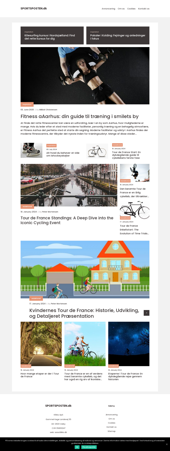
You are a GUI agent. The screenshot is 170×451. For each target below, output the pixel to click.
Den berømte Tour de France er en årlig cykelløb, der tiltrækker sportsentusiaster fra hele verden (133, 192)
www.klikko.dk (61, 432)
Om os (121, 8)
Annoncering (108, 8)
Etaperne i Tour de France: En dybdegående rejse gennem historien (125, 376)
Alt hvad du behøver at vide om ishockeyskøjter (62, 154)
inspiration (29, 32)
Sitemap (112, 431)
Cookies (131, 8)
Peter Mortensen (50, 212)
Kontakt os (143, 8)
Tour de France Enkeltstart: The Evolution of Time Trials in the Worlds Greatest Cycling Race (133, 229)
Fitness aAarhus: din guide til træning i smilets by (80, 116)
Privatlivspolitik (89, 447)
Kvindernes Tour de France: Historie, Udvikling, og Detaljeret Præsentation (84, 313)
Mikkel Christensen (48, 110)
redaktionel (117, 145)
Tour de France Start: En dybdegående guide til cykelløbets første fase (126, 155)
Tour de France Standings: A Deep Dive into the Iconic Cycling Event (67, 220)
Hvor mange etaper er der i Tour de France (40, 375)
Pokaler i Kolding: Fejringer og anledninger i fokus (117, 37)
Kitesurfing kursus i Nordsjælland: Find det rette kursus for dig (50, 37)
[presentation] (146, 313)
